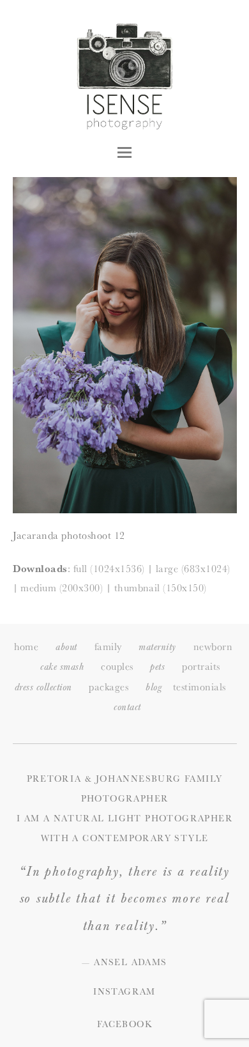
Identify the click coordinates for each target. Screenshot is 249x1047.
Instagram (124, 991)
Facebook (124, 1024)
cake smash (62, 667)
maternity (157, 647)
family (108, 646)
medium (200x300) (61, 587)
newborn (212, 646)
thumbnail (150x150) (160, 587)
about (66, 647)
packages (108, 687)
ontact (127, 707)
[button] (124, 152)
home (26, 646)
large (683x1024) (193, 568)
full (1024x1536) (109, 568)
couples (117, 666)
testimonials (199, 687)
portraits (201, 666)
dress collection (43, 687)
